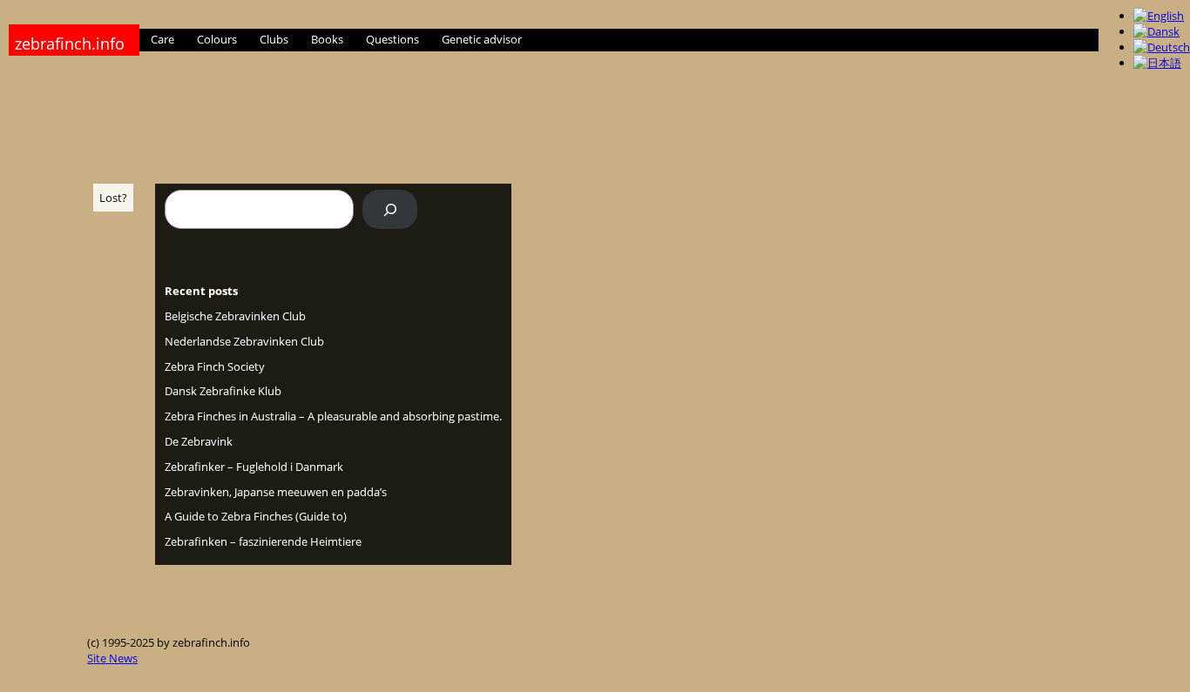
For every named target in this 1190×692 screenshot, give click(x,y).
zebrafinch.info (70, 43)
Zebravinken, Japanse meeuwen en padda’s (276, 492)
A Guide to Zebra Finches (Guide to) (256, 516)
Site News (112, 658)
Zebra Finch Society (215, 366)
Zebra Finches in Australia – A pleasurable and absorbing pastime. (333, 416)
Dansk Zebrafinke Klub (223, 391)
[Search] (389, 209)
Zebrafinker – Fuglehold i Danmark (254, 466)
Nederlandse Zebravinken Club (244, 341)
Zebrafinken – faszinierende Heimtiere (263, 541)
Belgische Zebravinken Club (235, 316)
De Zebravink (199, 441)
